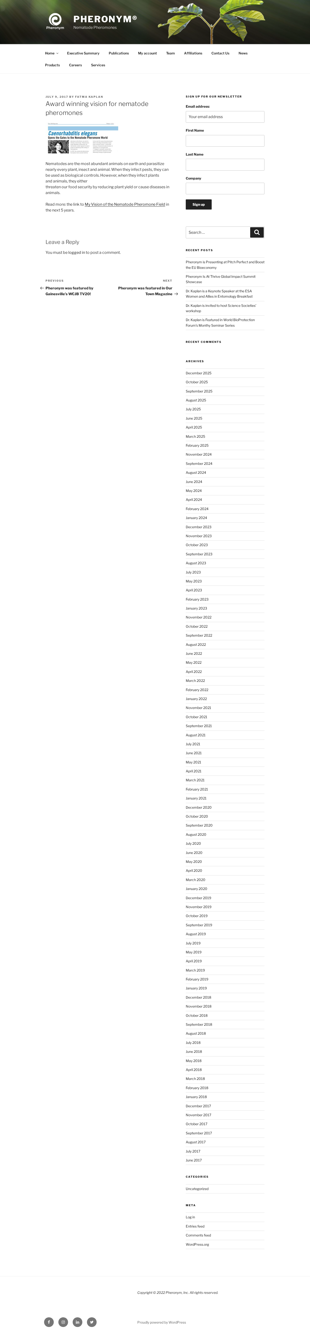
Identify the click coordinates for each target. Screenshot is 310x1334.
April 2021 (194, 771)
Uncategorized (197, 1189)
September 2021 (199, 726)
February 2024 (197, 509)
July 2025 (193, 409)
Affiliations (193, 53)
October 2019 (197, 916)
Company (193, 178)
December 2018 (198, 997)
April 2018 (194, 1070)
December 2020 (199, 807)
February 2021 (197, 789)
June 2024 (194, 482)
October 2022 (197, 626)
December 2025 (198, 373)
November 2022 (198, 617)
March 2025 (195, 436)
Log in (190, 1217)
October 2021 (196, 717)
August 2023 (196, 563)
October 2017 (196, 1124)
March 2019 (195, 970)
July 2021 (193, 744)
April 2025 (194, 427)
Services (98, 65)
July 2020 (193, 843)
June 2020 (194, 853)
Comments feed (198, 1235)
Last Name (194, 154)
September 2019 (199, 925)
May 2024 (194, 491)
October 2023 (197, 545)
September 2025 (199, 391)
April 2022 (194, 672)
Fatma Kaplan (89, 96)
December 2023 (198, 527)
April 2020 (194, 870)
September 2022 (199, 635)
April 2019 (194, 961)
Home (49, 53)
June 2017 (194, 1160)
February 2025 (197, 445)
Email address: (198, 106)
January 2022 (196, 699)
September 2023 (199, 554)
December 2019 (198, 898)
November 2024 (199, 454)
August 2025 (196, 400)
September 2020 (199, 825)
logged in (76, 252)
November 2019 (198, 907)
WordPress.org (197, 1244)
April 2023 (194, 590)
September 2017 (199, 1133)
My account (147, 53)
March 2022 (195, 680)
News (243, 53)
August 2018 (196, 1033)
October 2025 (197, 382)
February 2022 (197, 690)
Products (52, 65)
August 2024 (196, 472)
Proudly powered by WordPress (161, 1322)
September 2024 (199, 463)
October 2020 (197, 816)
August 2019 (196, 934)
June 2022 (194, 653)
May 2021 (193, 762)
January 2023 (196, 608)
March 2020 (195, 880)
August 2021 (196, 735)
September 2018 (199, 1024)
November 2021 (198, 708)
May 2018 (194, 1061)
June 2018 (194, 1051)
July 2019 (193, 943)
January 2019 (196, 988)
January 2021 (196, 798)
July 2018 (193, 1042)
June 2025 (194, 418)
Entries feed (195, 1226)
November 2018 (198, 1006)
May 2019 (194, 952)
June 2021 (194, 753)
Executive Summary (83, 53)
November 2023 (199, 536)
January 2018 (196, 1097)
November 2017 (198, 1115)
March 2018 (195, 1079)
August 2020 (196, 834)
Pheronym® (105, 19)
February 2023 (197, 599)
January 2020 (196, 889)
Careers (75, 65)
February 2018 (197, 1088)
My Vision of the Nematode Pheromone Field (125, 204)
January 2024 (196, 518)
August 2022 (196, 644)
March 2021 (195, 780)
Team (170, 53)
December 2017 (198, 1106)
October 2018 (197, 1015)
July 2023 (193, 572)
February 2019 (197, 979)
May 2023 (194, 581)
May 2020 (194, 861)
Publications (119, 53)
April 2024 (194, 499)
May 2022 (194, 662)
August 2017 (196, 1142)
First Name (195, 130)
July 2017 (193, 1151)
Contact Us (220, 53)
